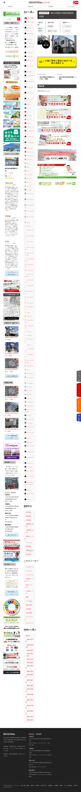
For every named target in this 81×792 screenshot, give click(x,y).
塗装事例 (50, 6)
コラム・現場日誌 (68, 785)
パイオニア (30, 467)
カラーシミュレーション (79, 405)
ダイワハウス (30, 623)
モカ (28, 167)
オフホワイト (30, 366)
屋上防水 (28, 554)
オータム (29, 387)
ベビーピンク (30, 270)
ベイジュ (29, 190)
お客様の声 (30, 6)
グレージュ (30, 39)
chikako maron (9, 183)
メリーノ (29, 171)
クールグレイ (30, 383)
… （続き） (8, 269)
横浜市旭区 (30, 650)
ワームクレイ (30, 156)
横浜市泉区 (30, 662)
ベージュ (29, 331)
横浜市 (28, 636)
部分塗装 (28, 546)
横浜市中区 (30, 659)
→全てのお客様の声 (11, 376)
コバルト (29, 415)
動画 (79, 390)
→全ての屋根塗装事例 (11, 437)
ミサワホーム (30, 575)
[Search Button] (18, 19)
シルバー (29, 398)
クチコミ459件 (9, 173)
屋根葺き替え (30, 550)
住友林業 (28, 609)
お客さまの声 (43, 785)
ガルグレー (30, 394)
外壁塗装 (28, 520)
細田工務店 (29, 605)
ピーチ (28, 222)
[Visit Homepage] (39, 2)
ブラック (29, 490)
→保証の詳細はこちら (11, 593)
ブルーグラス (30, 419)
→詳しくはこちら (11, 535)
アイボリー (30, 335)
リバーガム (30, 423)
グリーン (29, 108)
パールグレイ (30, 56)
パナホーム (29, 571)
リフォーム (29, 542)
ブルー (28, 104)
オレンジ (29, 119)
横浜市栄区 (30, 716)
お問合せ (76, 785)
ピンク (28, 163)
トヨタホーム (30, 567)
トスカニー (30, 159)
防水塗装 (28, 512)
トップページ (16, 785)
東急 (27, 597)
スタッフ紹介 (71, 6)
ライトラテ (30, 175)
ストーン (29, 186)
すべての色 (30, 18)
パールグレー (30, 52)
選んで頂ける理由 (25, 785)
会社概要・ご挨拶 (58, 785)
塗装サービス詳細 (35, 785)
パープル (29, 116)
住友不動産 (29, 613)
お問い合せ (79, 418)
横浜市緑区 (30, 720)
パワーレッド (30, 127)
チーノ (28, 182)
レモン (28, 312)
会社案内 (10, 6)
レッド (28, 112)
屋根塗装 (28, 516)
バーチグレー (30, 402)
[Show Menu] (4, 2)
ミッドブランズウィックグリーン (29, 484)
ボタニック (30, 442)
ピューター (30, 390)
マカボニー (30, 72)
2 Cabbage (8, 216)
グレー (28, 370)
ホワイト (29, 345)
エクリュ (29, 226)
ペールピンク (30, 43)
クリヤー (29, 499)
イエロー (29, 316)
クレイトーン (30, 152)
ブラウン (29, 123)
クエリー (29, 178)
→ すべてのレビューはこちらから (11, 273)
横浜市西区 (30, 685)
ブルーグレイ (30, 406)
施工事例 (50, 785)
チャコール (30, 463)
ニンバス (29, 438)
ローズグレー (30, 373)
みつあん (7, 241)
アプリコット (30, 303)
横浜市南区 (30, 671)
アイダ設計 (29, 601)
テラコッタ (30, 148)
